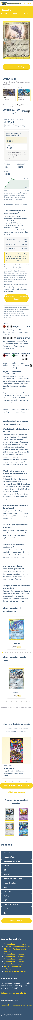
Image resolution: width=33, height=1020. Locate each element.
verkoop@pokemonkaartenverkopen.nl (16, 1005)
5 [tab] (12, 652)
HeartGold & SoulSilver (13, 879)
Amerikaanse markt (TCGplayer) (16, 204)
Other (6, 892)
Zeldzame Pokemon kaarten (15, 971)
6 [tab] (15, 652)
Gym (5, 874)
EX (14, 14)
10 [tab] (25, 652)
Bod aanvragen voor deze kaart (16, 298)
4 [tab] (10, 652)
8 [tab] (20, 652)
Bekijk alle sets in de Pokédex (16, 786)
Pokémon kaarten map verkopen (16, 944)
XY (5, 913)
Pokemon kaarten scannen (14, 956)
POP (5, 900)
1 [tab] (2, 652)
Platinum (7, 896)
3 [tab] (7, 652)
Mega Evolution (10, 883)
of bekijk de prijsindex (16, 792)
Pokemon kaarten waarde (14, 954)
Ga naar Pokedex (16, 921)
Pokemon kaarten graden (14, 961)
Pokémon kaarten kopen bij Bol (13, 993)
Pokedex (8, 14)
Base (5, 853)
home (3, 14)
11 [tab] (27, 652)
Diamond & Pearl (10, 861)
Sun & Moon (8, 909)
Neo (5, 887)
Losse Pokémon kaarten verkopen (17, 946)
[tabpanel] (16, 633)
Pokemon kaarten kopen (16, 67)
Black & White (9, 857)
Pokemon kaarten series (13, 964)
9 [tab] (22, 652)
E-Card (6, 866)
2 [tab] (5, 652)
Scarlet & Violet (10, 905)
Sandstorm (19, 14)
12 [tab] (30, 652)
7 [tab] (17, 652)
